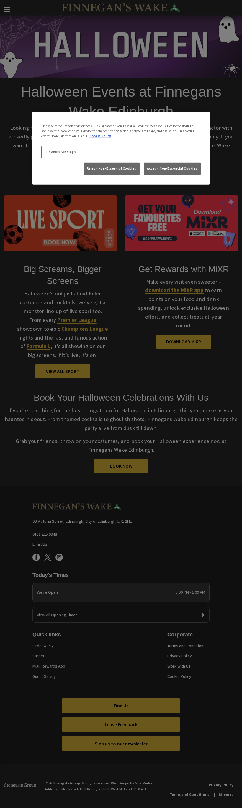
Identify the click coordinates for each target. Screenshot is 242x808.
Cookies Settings (61, 152)
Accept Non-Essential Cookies (172, 168)
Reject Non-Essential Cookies (111, 168)
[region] (121, 148)
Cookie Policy (100, 136)
